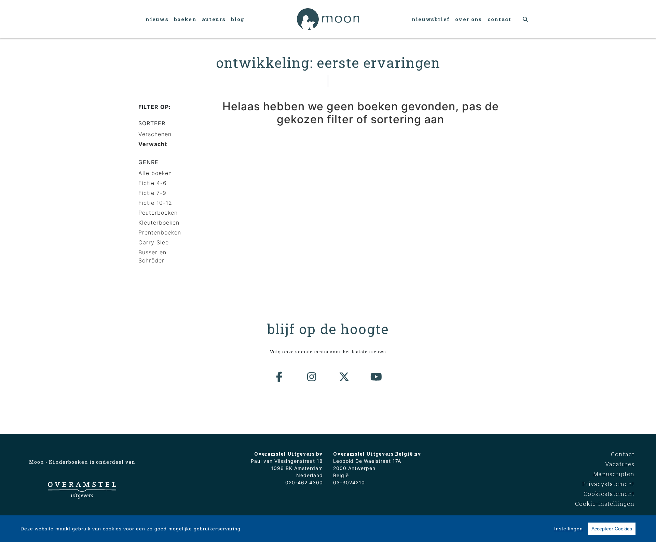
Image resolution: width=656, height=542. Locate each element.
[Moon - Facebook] (280, 377)
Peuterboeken (158, 212)
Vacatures (619, 464)
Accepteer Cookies (611, 528)
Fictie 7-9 (152, 192)
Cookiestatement (609, 493)
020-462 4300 (304, 482)
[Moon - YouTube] (376, 377)
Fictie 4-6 (152, 183)
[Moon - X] (344, 377)
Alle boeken (155, 173)
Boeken (185, 19)
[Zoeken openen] (526, 19)
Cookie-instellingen (604, 503)
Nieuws (157, 19)
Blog (237, 19)
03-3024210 (349, 482)
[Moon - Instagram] (312, 377)
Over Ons (468, 19)
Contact (499, 19)
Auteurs (214, 19)
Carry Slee (153, 242)
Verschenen (155, 134)
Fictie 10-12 (155, 202)
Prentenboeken (159, 232)
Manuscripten (613, 473)
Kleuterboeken (158, 222)
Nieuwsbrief (431, 19)
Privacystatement (608, 483)
